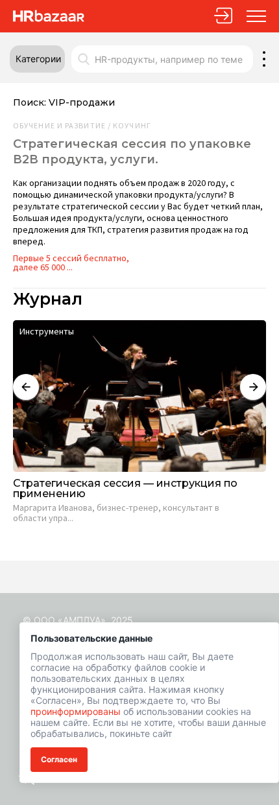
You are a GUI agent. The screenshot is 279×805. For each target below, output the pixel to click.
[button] (37, 59)
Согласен (59, 759)
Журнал (47, 299)
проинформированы (75, 711)
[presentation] (26, 387)
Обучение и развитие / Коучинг (82, 126)
